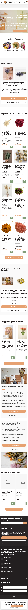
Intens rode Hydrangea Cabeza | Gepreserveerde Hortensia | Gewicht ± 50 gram (20, 133)
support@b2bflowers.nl (9, 571)
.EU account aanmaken (14, 415)
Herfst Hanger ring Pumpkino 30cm (7, 491)
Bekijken (13, 98)
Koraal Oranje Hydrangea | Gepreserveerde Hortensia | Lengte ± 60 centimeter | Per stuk (20, 239)
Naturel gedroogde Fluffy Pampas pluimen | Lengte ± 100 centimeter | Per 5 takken (7, 202)
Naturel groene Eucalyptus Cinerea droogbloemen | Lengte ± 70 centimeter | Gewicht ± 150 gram (7, 168)
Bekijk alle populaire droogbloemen (13, 363)
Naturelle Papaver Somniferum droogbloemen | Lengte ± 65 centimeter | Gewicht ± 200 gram (20, 168)
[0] (26, 2)
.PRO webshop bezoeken (14, 445)
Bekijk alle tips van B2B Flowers (13, 257)
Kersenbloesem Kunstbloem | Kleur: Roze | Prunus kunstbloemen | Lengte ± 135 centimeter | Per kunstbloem (8, 344)
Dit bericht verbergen (16, 606)
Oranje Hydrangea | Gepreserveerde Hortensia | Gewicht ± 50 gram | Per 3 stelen (7, 238)
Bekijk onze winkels (14, 542)
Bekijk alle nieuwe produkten (13, 509)
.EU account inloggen (14, 411)
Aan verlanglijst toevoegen (13, 102)
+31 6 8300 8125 (7, 563)
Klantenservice (14, 537)
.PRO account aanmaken (14, 449)
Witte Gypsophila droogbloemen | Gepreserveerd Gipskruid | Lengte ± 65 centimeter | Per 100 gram (7, 134)
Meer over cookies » (14, 607)
